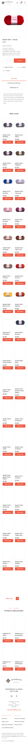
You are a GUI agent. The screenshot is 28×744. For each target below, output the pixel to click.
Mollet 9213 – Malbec (19, 220)
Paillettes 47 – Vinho (7, 634)
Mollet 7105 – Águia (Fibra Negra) (7, 477)
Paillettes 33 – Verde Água (19, 662)
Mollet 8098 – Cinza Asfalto (7, 361)
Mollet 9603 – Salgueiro (19, 164)
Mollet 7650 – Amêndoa (19, 419)
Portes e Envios (18, 724)
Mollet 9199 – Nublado (7, 136)
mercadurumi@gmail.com (14, 709)
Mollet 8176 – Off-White (7, 333)
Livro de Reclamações (7, 727)
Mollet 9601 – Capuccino (19, 248)
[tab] (14, 78)
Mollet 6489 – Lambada (7, 534)
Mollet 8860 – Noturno (19, 333)
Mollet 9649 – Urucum (19, 277)
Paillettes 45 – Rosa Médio (19, 634)
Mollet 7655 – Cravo (7, 419)
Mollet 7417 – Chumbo (19, 477)
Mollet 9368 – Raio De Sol (7, 305)
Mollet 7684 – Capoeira (7, 390)
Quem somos (5, 721)
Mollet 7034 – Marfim (19, 506)
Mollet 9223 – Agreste (19, 305)
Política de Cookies (19, 721)
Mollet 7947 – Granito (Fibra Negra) (19, 390)
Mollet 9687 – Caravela (7, 248)
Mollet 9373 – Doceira (7, 220)
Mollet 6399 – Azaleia (19, 562)
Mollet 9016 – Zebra (19, 136)
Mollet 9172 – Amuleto (7, 192)
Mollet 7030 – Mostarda (7, 506)
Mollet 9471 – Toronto (7, 277)
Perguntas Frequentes (7, 724)
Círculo (8, 70)
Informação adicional (14, 83)
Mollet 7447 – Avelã (7, 448)
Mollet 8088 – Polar (19, 361)
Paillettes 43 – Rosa (7, 662)
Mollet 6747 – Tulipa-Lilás (19, 534)
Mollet (24, 67)
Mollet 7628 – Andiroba (19, 448)
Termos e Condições (19, 718)
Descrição (14, 78)
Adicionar (19, 60)
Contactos (4, 718)
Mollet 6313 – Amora (7, 562)
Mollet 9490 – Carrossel (19, 192)
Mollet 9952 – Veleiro (7, 164)
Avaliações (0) (14, 87)
